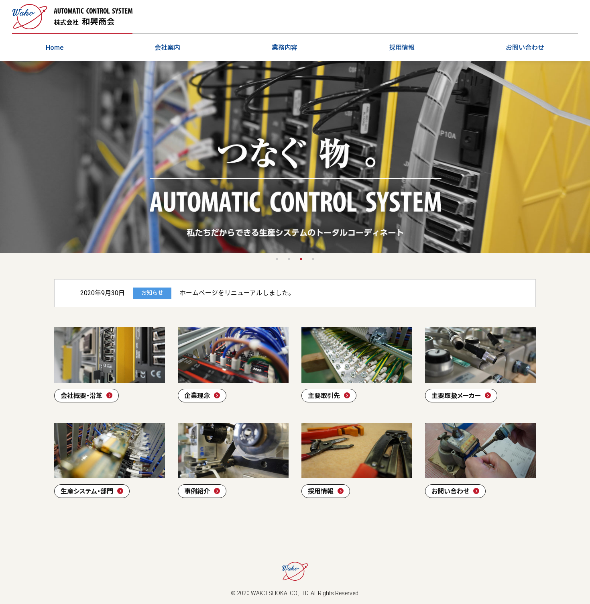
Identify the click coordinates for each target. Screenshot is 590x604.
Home (54, 47)
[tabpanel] (295, 157)
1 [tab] (277, 259)
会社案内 (167, 47)
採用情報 (402, 47)
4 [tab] (313, 259)
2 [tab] (289, 259)
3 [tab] (301, 259)
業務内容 (284, 47)
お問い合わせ (525, 47)
